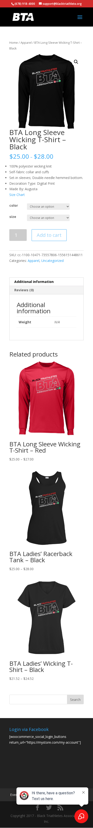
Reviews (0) (24, 290)
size (12, 216)
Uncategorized (52, 260)
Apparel (26, 42)
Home (13, 42)
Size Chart (17, 194)
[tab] (46, 282)
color (13, 205)
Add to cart (49, 235)
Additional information (34, 281)
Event (15, 794)
